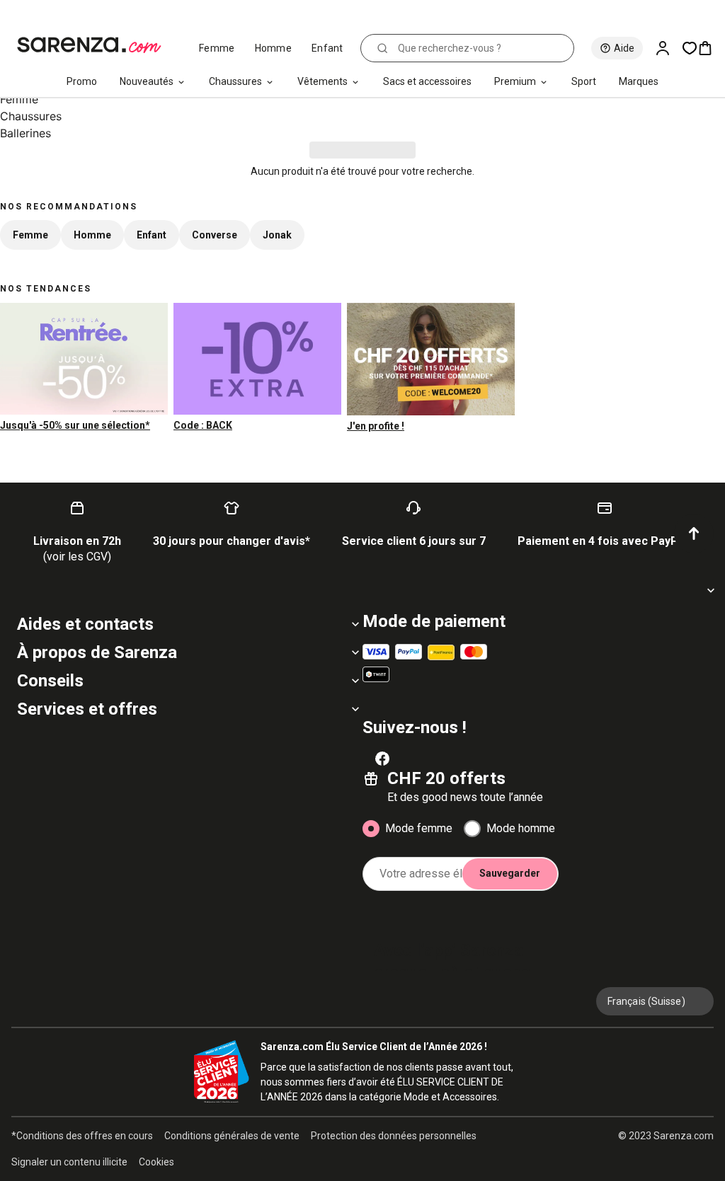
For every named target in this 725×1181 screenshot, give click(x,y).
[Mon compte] (668, 48)
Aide (624, 48)
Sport (583, 81)
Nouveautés (146, 81)
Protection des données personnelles (393, 1135)
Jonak (277, 235)
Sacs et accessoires (427, 81)
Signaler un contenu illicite (69, 1162)
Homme (273, 48)
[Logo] (95, 45)
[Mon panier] (711, 48)
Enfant (327, 48)
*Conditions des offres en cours (82, 1135)
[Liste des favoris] (690, 48)
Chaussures (235, 81)
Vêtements (322, 81)
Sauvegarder (509, 873)
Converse (214, 235)
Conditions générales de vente (231, 1135)
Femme (217, 48)
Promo (82, 81)
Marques (638, 81)
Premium (515, 81)
